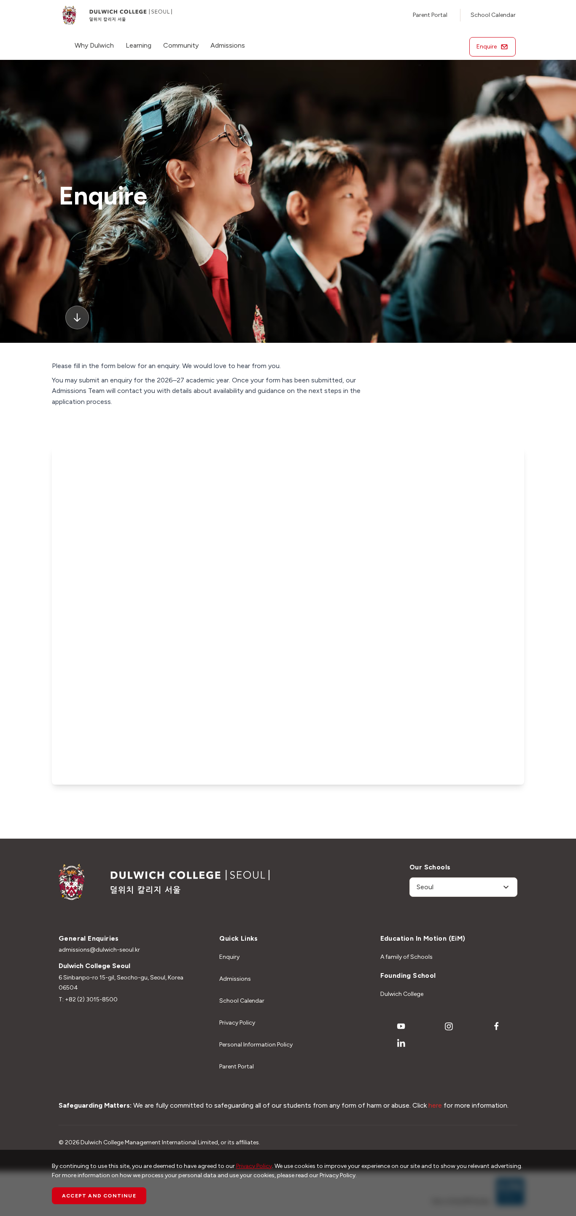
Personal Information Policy (256, 1044)
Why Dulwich (94, 45)
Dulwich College (401, 994)
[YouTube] (401, 1026)
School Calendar (493, 15)
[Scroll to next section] (77, 317)
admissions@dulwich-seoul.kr (99, 949)
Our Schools (429, 867)
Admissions (227, 45)
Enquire (486, 46)
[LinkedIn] (401, 1043)
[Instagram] (448, 1026)
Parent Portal (430, 15)
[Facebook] (496, 1026)
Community (181, 45)
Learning (138, 45)
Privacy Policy (237, 1022)
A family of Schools (406, 956)
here (435, 1105)
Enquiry (229, 956)
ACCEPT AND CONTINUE (99, 1196)
